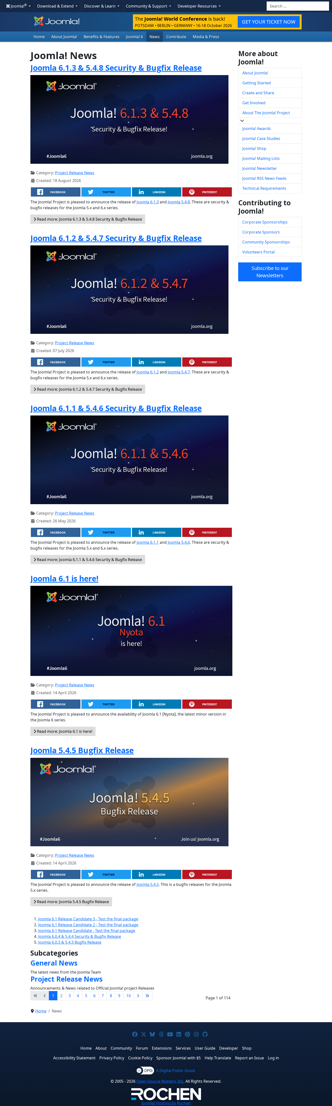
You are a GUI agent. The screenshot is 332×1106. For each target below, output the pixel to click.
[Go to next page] (138, 995)
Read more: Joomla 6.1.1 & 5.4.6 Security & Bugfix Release (89, 559)
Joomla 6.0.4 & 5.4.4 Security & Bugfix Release (79, 936)
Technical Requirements (264, 188)
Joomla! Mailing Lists (261, 158)
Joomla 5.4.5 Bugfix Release (82, 750)
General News (54, 963)
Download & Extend (56, 6)
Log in (273, 1058)
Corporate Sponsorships (265, 222)
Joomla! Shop (254, 148)
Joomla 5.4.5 (148, 884)
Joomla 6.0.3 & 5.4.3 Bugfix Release (69, 942)
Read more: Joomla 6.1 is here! (64, 731)
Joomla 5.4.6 (179, 542)
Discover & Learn (100, 6)
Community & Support (147, 6)
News (154, 36)
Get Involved (253, 102)
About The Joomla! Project (266, 112)
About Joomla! (64, 36)
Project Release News (74, 172)
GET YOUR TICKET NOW (269, 21)
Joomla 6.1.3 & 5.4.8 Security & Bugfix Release (116, 67)
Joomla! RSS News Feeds (264, 178)
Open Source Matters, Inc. (160, 1081)
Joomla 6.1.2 (148, 372)
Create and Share (258, 92)
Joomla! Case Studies (261, 138)
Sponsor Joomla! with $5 (178, 1058)
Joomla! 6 (134, 36)
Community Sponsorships (266, 242)
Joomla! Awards (256, 128)
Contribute (176, 36)
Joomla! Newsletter (259, 168)
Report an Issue (249, 1058)
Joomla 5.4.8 (179, 202)
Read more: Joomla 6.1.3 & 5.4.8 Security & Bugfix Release (89, 219)
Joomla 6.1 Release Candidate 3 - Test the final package (88, 919)
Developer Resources (198, 6)
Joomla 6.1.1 (148, 542)
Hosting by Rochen (166, 1103)
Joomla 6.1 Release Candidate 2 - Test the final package (88, 924)
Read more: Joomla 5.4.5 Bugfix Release (72, 901)
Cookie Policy (140, 1058)
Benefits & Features (102, 36)
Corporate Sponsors (261, 232)
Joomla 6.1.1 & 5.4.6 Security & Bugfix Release (116, 408)
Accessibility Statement (74, 1058)
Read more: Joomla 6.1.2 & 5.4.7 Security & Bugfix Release (89, 389)
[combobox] (298, 6)
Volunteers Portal (258, 252)
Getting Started (256, 83)
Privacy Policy (111, 1058)
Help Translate (218, 1058)
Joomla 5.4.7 (179, 372)
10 (128, 995)
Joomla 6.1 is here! (64, 578)
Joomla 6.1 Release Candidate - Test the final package (86, 930)
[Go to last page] (147, 995)
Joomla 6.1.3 (148, 202)
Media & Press (206, 36)
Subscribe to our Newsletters (270, 272)
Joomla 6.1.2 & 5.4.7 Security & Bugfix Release (116, 238)
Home (39, 36)
